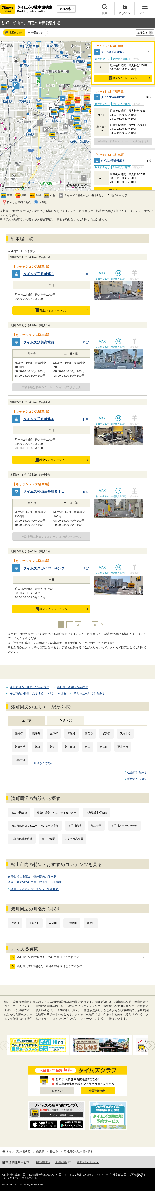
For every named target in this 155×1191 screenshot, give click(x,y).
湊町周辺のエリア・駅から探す (29, 687)
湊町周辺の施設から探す (72, 687)
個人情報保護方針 (12, 1174)
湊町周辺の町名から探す (89, 693)
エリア (26, 720)
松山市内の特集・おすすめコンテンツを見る (38, 693)
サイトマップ (103, 1174)
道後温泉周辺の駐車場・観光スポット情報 (35, 882)
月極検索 (65, 9)
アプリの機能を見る (63, 1115)
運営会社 (118, 1174)
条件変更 (144, 32)
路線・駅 (65, 720)
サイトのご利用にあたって (79, 1174)
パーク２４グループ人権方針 (18, 1178)
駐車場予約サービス (88, 1162)
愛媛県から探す (137, 778)
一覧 (38, 32)
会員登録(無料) (97, 1090)
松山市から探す (137, 772)
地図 (16, 32)
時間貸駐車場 (43, 1162)
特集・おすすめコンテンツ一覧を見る (34, 889)
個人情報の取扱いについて (43, 1174)
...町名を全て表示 (42, 763)
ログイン (57, 1090)
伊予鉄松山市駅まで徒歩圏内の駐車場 (32, 876)
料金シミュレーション (125, 78)
